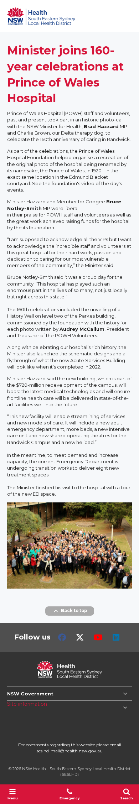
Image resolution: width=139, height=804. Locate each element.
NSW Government (30, 693)
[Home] (41, 16)
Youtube (98, 637)
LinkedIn (116, 637)
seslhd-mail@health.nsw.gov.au (70, 750)
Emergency (69, 798)
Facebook (62, 637)
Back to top (74, 610)
